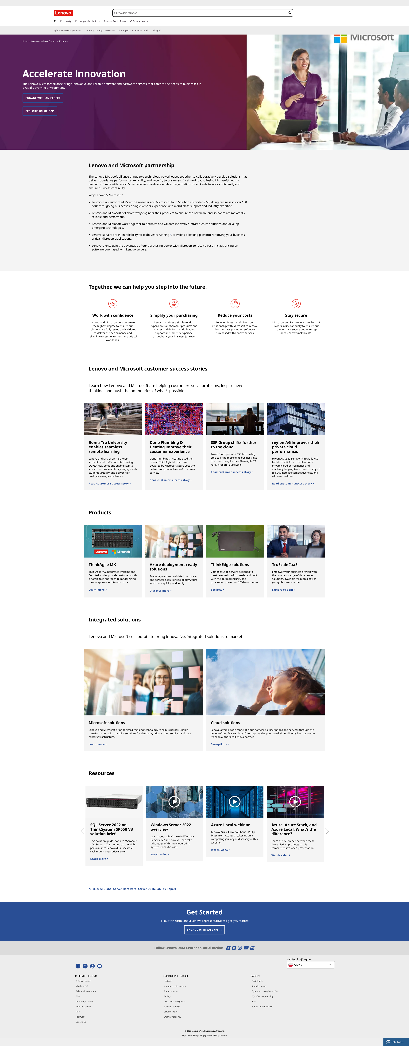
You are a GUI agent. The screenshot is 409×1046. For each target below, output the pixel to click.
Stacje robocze (170, 991)
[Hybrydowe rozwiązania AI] (83, 30)
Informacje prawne (85, 1001)
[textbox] (311, 964)
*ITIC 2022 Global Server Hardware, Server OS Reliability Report (132, 889)
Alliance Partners (49, 41)
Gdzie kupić (257, 981)
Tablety (167, 996)
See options (219, 744)
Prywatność (187, 1035)
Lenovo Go (81, 1021)
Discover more (160, 590)
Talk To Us (397, 1042)
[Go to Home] (63, 13)
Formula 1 (80, 1016)
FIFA (78, 1011)
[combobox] (200, 13)
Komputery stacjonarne (175, 986)
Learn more (97, 589)
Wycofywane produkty (262, 996)
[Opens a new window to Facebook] (228, 948)
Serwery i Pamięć (172, 1006)
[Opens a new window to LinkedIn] (252, 948)
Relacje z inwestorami (86, 991)
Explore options (283, 589)
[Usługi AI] (162, 30)
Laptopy (168, 981)
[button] (290, 13)
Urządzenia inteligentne (175, 1001)
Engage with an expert (43, 98)
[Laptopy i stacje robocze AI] (149, 30)
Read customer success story (109, 483)
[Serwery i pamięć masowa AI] (117, 30)
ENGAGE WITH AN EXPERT (204, 930)
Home (25, 41)
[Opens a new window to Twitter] (234, 948)
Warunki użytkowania (217, 1035)
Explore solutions (40, 111)
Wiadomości (82, 986)
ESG (78, 996)
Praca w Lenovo (83, 1006)
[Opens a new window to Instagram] (240, 948)
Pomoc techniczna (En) (262, 1006)
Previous (81, 829)
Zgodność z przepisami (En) (265, 991)
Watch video (159, 854)
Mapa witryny (200, 1035)
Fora (254, 1001)
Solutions (35, 41)
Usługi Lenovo (170, 1011)
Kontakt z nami (259, 986)
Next (323, 829)
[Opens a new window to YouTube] (246, 948)
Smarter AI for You (172, 1016)
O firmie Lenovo (83, 981)
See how (217, 589)
